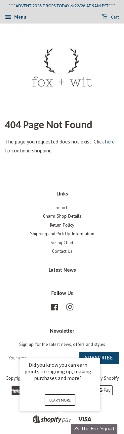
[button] (67, 429)
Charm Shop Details (62, 216)
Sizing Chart (62, 242)
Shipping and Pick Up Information (62, 234)
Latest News (62, 270)
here (110, 141)
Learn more (60, 400)
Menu (19, 17)
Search (62, 207)
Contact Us (62, 251)
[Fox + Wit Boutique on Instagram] (69, 308)
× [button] (97, 354)
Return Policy (62, 225)
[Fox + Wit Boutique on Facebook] (54, 308)
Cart (114, 17)
